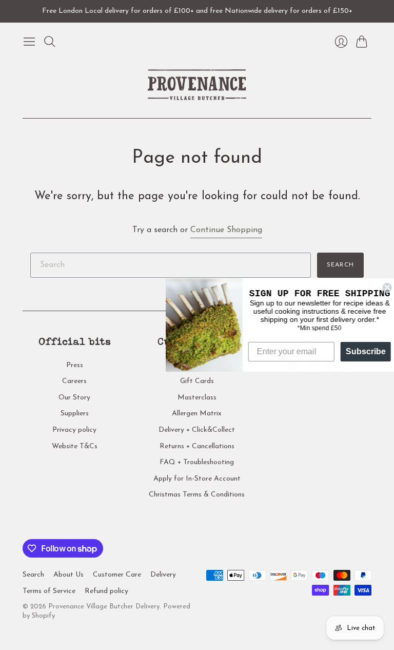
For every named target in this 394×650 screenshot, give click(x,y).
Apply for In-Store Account (197, 479)
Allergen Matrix (197, 413)
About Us (68, 575)
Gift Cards (197, 381)
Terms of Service (49, 591)
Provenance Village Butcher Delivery (104, 606)
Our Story (74, 398)
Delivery (163, 575)
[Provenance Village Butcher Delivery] (197, 85)
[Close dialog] (385, 287)
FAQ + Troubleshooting (197, 462)
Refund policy (106, 591)
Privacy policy (74, 430)
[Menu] (29, 41)
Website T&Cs (74, 446)
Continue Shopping (226, 230)
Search (340, 265)
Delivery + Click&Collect (197, 430)
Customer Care (117, 575)
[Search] (50, 41)
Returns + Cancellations (197, 446)
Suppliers (75, 413)
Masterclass (197, 398)
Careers (74, 381)
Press (74, 365)
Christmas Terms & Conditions (197, 495)
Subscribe (363, 351)
